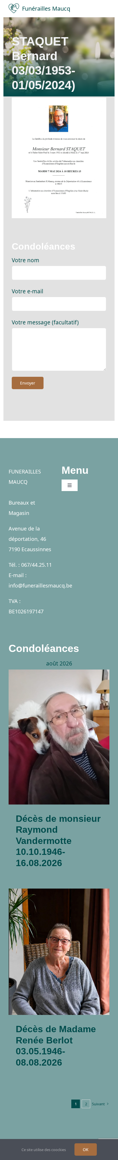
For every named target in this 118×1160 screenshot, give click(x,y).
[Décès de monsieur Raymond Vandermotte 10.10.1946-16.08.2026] (59, 737)
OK (85, 1149)
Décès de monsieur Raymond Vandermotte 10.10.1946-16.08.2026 (58, 840)
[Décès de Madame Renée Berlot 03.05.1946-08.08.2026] (59, 952)
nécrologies (59, 763)
